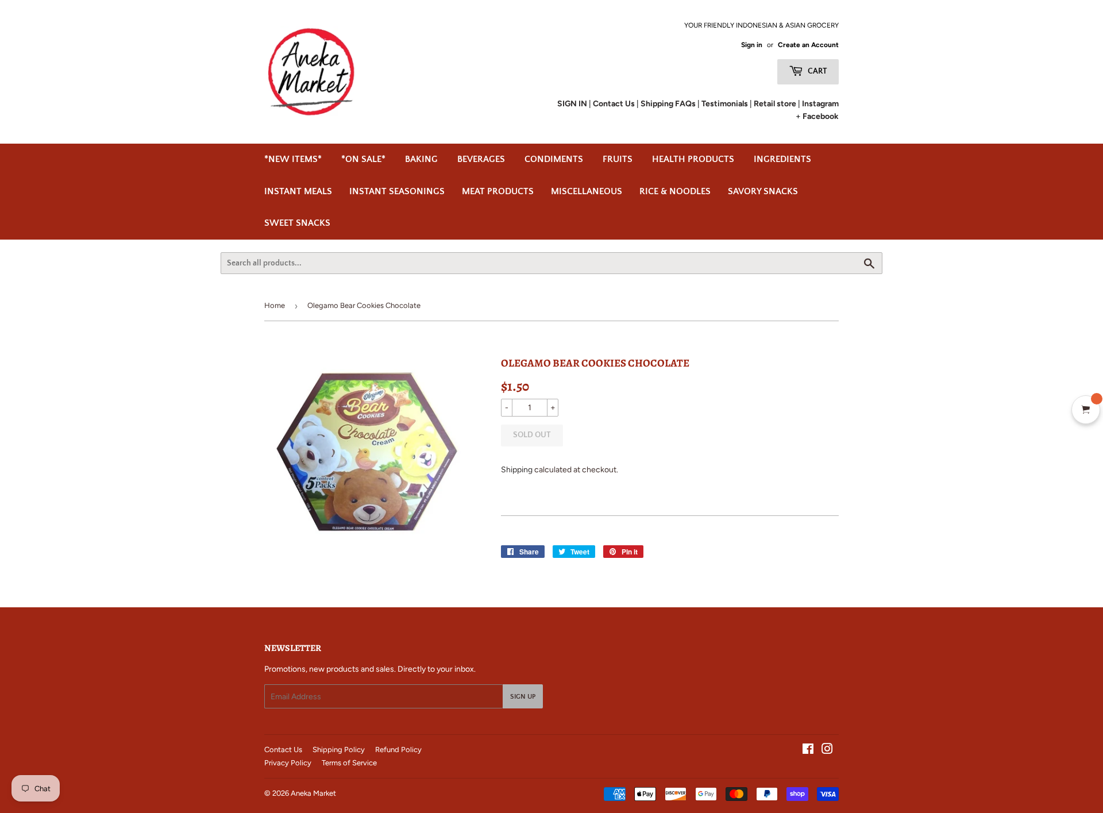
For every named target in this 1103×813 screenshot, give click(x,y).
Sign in (751, 45)
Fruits (618, 159)
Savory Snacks (763, 191)
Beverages (481, 159)
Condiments (553, 159)
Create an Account (808, 45)
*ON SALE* (363, 159)
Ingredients (782, 159)
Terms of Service (349, 762)
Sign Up (522, 696)
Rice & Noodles (675, 191)
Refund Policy (398, 749)
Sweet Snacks (297, 223)
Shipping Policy (339, 749)
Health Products (693, 159)
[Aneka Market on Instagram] (827, 751)
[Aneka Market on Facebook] (808, 751)
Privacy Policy (287, 762)
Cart (816, 71)
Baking (421, 159)
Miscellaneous (586, 191)
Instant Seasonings (397, 191)
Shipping (517, 470)
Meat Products (498, 191)
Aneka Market (313, 793)
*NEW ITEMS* (293, 159)
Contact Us (283, 749)
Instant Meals (298, 191)
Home (274, 305)
